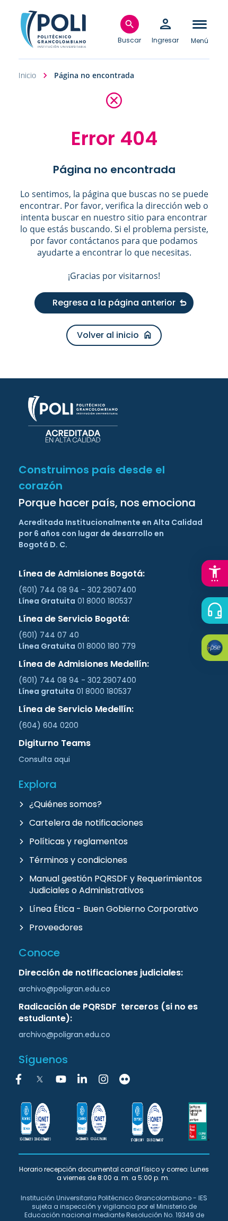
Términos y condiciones (78, 860)
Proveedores (56, 927)
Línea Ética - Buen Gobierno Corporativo (113, 909)
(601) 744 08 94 (50, 589)
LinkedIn (82, 1079)
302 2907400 (111, 589)
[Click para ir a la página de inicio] (53, 29)
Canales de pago (217, 649)
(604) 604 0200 (48, 725)
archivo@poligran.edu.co (64, 988)
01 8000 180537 (105, 601)
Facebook (18, 1079)
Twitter (39, 1079)
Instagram (103, 1079)
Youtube (61, 1079)
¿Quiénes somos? (65, 804)
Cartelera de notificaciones (86, 823)
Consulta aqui (44, 759)
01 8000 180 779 (106, 646)
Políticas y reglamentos (78, 841)
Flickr (124, 1079)
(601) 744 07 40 (50, 635)
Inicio (27, 75)
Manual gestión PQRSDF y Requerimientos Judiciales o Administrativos (115, 884)
